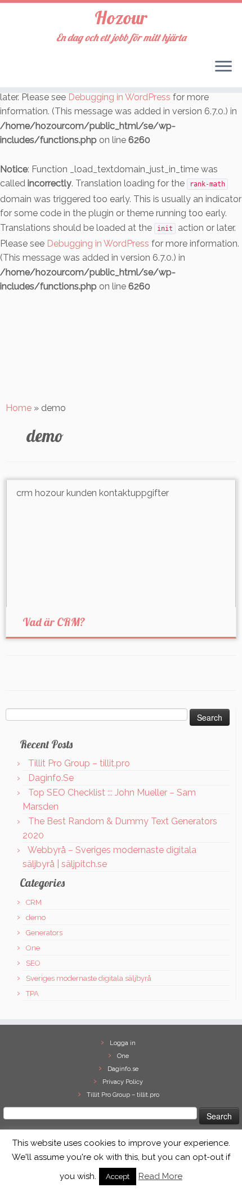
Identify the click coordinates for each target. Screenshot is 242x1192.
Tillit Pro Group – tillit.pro (79, 763)
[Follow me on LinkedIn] (53, 71)
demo (36, 917)
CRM (34, 902)
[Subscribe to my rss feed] (12, 71)
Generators (44, 932)
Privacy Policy (122, 1082)
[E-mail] (22, 71)
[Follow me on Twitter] (33, 71)
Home (19, 408)
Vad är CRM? (54, 622)
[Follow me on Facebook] (43, 71)
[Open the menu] (223, 67)
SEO (33, 963)
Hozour (121, 17)
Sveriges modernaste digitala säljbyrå (88, 978)
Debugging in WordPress (119, 97)
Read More (160, 1176)
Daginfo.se (122, 1069)
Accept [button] (117, 1176)
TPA (32, 993)
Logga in (123, 1043)
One (33, 948)
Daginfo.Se (51, 778)
